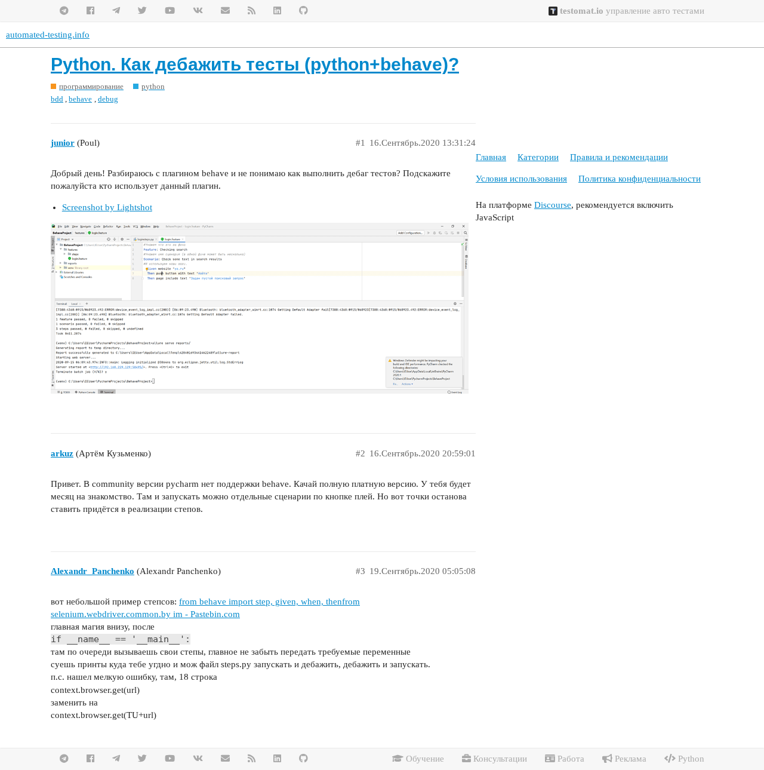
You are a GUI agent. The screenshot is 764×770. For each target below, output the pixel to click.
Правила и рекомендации (619, 157)
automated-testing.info (48, 34)
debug (108, 98)
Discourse (552, 205)
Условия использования (521, 178)
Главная (491, 157)
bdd (57, 98)
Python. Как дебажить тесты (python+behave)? (255, 64)
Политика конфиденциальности (639, 178)
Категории (538, 157)
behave (80, 98)
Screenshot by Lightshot (107, 207)
